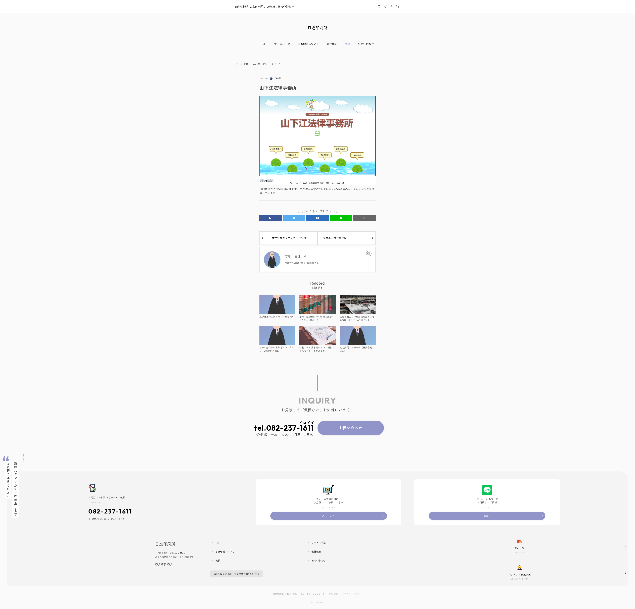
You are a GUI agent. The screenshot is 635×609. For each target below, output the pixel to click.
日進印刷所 (317, 27)
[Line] (169, 564)
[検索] (379, 6)
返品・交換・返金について (312, 594)
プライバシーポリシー (352, 594)
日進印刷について (308, 44)
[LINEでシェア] (341, 218)
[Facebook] (157, 564)
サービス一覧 (282, 44)
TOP (264, 44)
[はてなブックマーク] (317, 218)
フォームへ (328, 515)
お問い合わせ (366, 44)
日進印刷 (301, 256)
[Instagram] (368, 253)
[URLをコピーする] (364, 218)
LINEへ (487, 515)
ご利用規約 (333, 594)
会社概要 (332, 44)
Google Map (178, 553)
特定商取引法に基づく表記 (285, 594)
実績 (347, 44)
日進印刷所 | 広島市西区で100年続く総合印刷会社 (264, 6)
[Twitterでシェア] (294, 218)
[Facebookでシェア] (270, 218)
